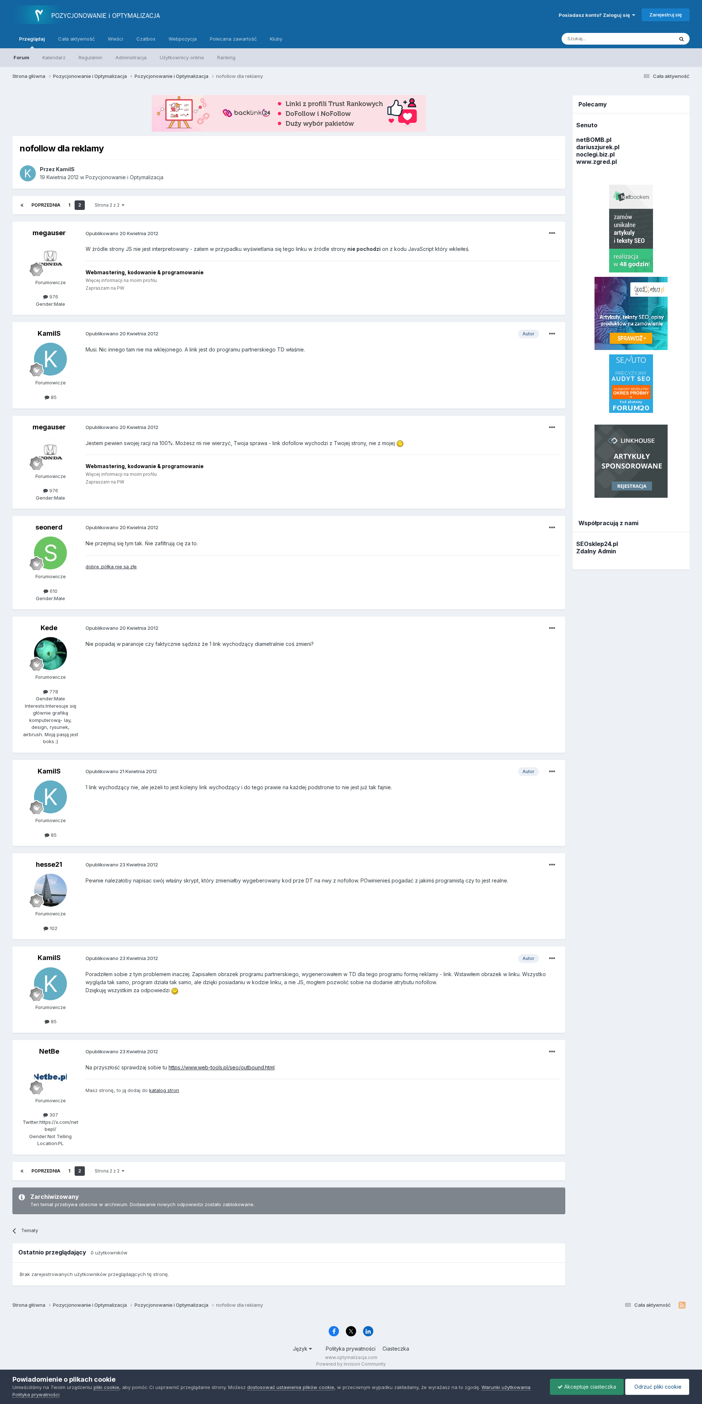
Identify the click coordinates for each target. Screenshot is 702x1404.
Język (301, 1348)
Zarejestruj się (665, 15)
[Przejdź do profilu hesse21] (50, 890)
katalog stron (164, 1090)
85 (53, 397)
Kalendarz (53, 57)
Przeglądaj (32, 39)
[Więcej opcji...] (552, 233)
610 (52, 591)
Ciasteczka (395, 1348)
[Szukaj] (681, 39)
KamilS (49, 333)
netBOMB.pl (593, 139)
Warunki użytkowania (506, 1387)
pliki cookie (106, 1387)
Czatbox (145, 39)
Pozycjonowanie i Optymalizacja (124, 177)
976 (53, 297)
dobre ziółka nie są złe (111, 566)
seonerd (49, 527)
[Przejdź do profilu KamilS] (28, 173)
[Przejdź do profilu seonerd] (50, 553)
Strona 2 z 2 (108, 205)
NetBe (49, 1051)
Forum (21, 57)
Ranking (226, 57)
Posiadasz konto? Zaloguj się (595, 15)
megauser (49, 233)
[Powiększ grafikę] (400, 443)
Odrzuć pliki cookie (657, 1387)
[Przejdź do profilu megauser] (50, 258)
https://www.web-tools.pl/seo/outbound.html (222, 1067)
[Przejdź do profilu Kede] (50, 653)
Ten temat (653, 38)
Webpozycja (183, 39)
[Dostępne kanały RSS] (682, 1305)
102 (52, 928)
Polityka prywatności (350, 1348)
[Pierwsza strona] (22, 205)
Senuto (586, 125)
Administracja (131, 57)
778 (53, 692)
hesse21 (49, 864)
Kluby (276, 39)
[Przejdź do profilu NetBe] (50, 1077)
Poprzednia (45, 205)
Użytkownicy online (182, 57)
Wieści (115, 39)
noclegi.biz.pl (595, 154)
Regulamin (90, 57)
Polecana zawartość (233, 39)
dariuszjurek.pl (597, 147)
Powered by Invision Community (351, 1364)
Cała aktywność (76, 39)
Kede (49, 628)
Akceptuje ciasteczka (589, 1387)
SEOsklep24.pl (597, 543)
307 (53, 1115)
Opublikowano (122, 233)
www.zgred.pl (596, 161)
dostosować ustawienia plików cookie (290, 1387)
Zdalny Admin (596, 551)
